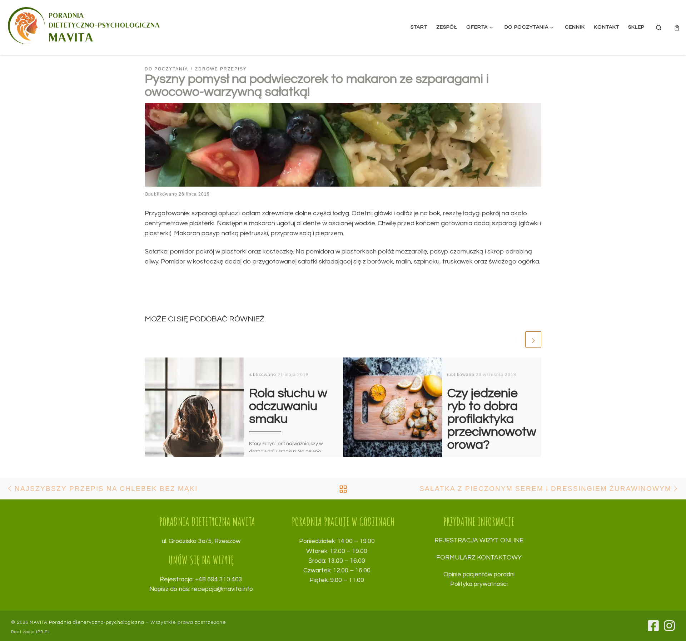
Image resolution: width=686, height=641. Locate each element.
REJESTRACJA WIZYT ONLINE (478, 540)
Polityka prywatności (479, 584)
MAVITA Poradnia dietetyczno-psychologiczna (87, 622)
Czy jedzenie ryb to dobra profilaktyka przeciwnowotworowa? (491, 419)
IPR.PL (43, 632)
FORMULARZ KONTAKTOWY (479, 557)
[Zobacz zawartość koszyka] (677, 27)
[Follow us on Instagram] (669, 625)
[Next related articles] (533, 339)
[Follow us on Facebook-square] (653, 625)
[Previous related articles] (516, 339)
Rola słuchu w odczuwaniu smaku (288, 406)
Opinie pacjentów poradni (478, 574)
